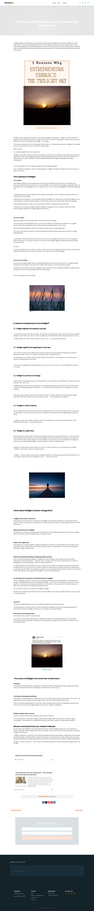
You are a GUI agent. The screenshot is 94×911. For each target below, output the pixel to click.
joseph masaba (47, 669)
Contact (33, 899)
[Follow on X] (88, 3)
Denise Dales (44, 29)
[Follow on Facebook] (80, 3)
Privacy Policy (51, 893)
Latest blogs (34, 897)
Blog (58, 3)
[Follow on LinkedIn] (54, 802)
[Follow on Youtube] (52, 802)
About (65, 3)
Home (54, 3)
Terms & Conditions (53, 895)
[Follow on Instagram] (83, 3)
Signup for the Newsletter (37, 895)
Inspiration (52, 796)
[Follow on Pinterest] (85, 3)
